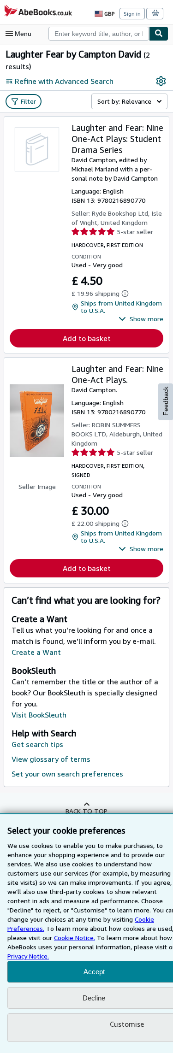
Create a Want (36, 652)
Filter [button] (28, 101)
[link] (161, 81)
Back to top (86, 811)
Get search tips (37, 744)
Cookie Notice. (74, 937)
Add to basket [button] (87, 338)
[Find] (158, 34)
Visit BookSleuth (39, 714)
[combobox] (98, 34)
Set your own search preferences (67, 773)
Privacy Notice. (28, 956)
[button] (141, 319)
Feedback (165, 401)
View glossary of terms (51, 759)
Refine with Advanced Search (64, 81)
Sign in (132, 13)
